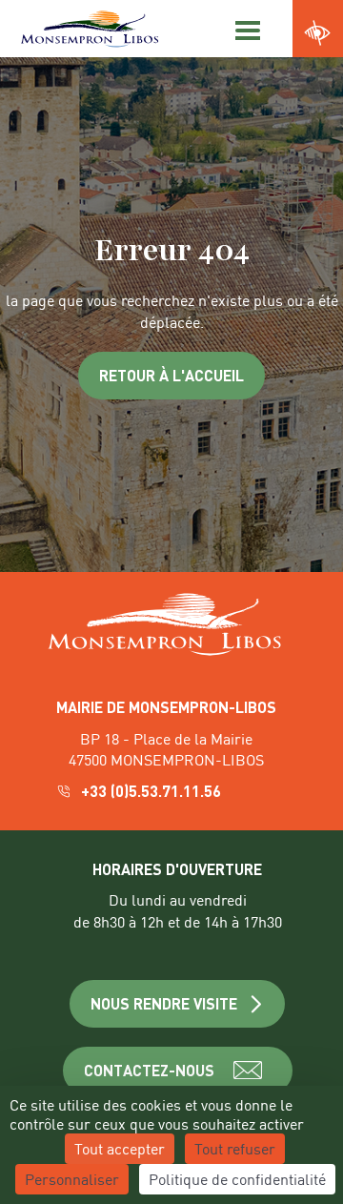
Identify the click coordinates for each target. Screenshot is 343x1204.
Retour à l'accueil (171, 375)
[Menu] (244, 28)
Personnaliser (72, 1179)
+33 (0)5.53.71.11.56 (153, 791)
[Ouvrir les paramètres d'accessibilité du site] (317, 33)
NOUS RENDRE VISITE (164, 1003)
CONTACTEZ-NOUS (149, 1070)
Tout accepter (119, 1148)
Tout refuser (234, 1148)
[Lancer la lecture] (200, 242)
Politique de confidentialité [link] (237, 1179)
